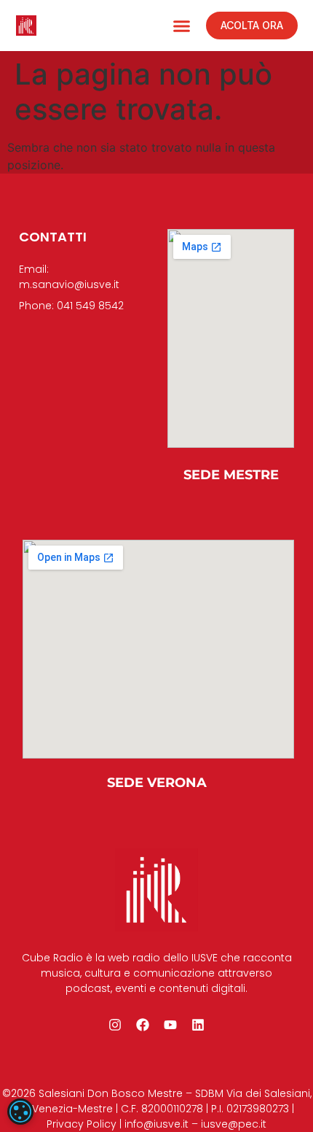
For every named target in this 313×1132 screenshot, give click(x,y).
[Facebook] (142, 1024)
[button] (182, 25)
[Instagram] (115, 1024)
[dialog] (20, 1111)
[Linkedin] (198, 1024)
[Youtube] (170, 1024)
